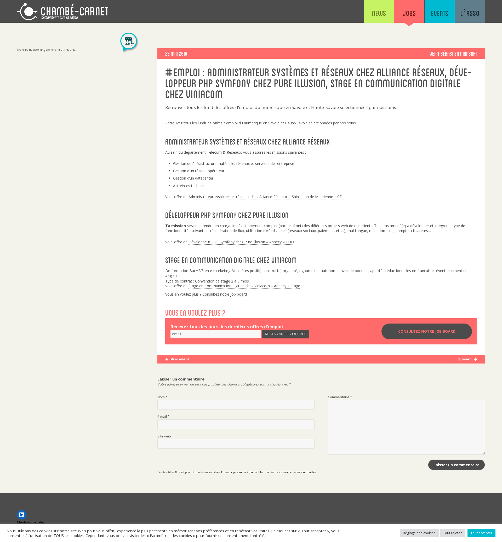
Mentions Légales (31, 522)
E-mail (163, 416)
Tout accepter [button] (481, 533)
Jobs (409, 13)
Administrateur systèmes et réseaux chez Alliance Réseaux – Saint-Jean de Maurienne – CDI (266, 196)
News (379, 13)
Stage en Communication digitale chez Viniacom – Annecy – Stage (244, 285)
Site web (164, 436)
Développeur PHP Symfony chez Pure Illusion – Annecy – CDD (241, 241)
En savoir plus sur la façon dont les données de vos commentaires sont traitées (268, 472)
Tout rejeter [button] (452, 533)
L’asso (470, 13)
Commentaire (340, 397)
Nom (162, 397)
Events (439, 13)
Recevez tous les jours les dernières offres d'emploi (226, 327)
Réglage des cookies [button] (419, 533)
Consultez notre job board (224, 294)
